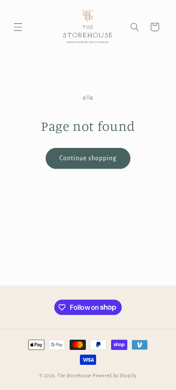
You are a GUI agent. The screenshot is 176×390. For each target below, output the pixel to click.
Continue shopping (88, 158)
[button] (18, 27)
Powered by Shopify (115, 375)
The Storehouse (74, 375)
